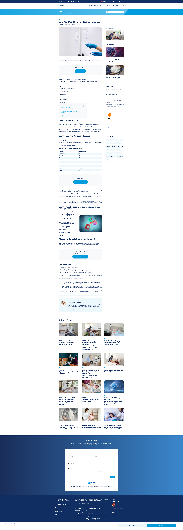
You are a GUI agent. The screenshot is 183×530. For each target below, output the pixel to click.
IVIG (63, 13)
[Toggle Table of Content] (84, 106)
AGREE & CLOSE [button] (161, 525)
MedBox (113, 512)
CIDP (122, 139)
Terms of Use (90, 486)
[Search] (122, 1)
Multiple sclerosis (63, 99)
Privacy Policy (96, 486)
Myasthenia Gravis (118, 153)
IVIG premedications (66, 230)
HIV (118, 146)
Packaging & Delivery (79, 512)
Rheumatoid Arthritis (120, 156)
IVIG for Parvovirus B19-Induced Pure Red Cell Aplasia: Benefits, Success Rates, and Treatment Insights (68, 401)
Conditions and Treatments (99, 5)
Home (60, 13)
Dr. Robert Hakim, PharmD (65, 24)
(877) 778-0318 (71, 1)
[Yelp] (119, 505)
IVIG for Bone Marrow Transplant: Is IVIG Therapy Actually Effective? (68, 427)
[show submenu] (105, 5)
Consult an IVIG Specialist (80, 256)
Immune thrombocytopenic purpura (66, 89)
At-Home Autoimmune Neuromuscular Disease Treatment (97, 515)
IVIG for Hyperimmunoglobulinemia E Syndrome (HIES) (68, 372)
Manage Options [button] (132, 525)
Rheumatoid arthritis (64, 100)
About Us (121, 5)
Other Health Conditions (110, 156)
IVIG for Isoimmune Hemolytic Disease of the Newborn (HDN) (90, 399)
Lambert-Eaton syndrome (110, 149)
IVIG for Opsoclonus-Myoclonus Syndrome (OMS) (91, 426)
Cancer (117, 139)
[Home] (65, 5)
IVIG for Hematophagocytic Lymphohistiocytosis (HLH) (113, 371)
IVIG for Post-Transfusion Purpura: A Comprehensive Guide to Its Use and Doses (113, 427)
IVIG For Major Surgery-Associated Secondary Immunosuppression (112, 342)
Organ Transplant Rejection (91, 519)
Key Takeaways (64, 115)
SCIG (65, 227)
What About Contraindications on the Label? (69, 113)
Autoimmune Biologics (90, 513)
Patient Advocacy (78, 513)
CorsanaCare (114, 514)
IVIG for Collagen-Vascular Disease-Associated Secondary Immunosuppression (114, 79)
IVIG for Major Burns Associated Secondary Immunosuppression (66, 342)
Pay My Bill (118, 1)
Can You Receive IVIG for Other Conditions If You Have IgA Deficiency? (71, 112)
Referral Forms (115, 5)
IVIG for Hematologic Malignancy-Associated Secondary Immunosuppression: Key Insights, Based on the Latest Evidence (90, 345)
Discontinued (108, 143)
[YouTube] (114, 501)
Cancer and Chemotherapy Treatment (93, 518)
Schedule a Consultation (80, 182)
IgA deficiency (64, 62)
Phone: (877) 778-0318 (61, 504)
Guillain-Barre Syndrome (117, 143)
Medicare (118, 149)
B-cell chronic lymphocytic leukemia (67, 88)
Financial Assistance (79, 515)
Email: (61, 507)
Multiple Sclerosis (109, 153)
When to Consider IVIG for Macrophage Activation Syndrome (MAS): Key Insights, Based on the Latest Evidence (91, 373)
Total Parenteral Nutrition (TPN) (92, 512)
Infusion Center (115, 511)
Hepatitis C (114, 146)
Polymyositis (62, 102)
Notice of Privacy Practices (106, 486)
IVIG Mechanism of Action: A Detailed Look (114, 43)
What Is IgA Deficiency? (65, 107)
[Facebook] (112, 501)
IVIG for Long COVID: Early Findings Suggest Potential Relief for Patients (113, 61)
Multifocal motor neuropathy (65, 86)
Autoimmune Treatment (110, 139)
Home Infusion (77, 510)
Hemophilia (108, 146)
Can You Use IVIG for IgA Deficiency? (67, 108)
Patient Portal (111, 1)
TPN (107, 159)
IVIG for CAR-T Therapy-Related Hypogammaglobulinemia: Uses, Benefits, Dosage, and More (113, 401)
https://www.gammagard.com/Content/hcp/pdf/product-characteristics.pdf (76, 172)
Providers (108, 5)
